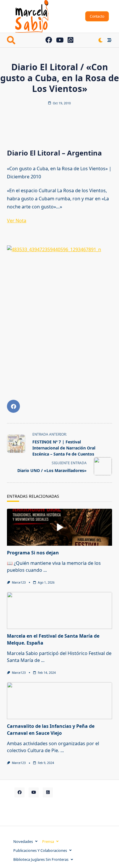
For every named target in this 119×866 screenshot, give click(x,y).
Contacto (97, 16)
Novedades (23, 841)
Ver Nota (16, 220)
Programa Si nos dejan (33, 552)
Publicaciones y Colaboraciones (40, 850)
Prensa (48, 841)
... (45, 570)
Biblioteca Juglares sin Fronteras (40, 859)
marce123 (19, 582)
